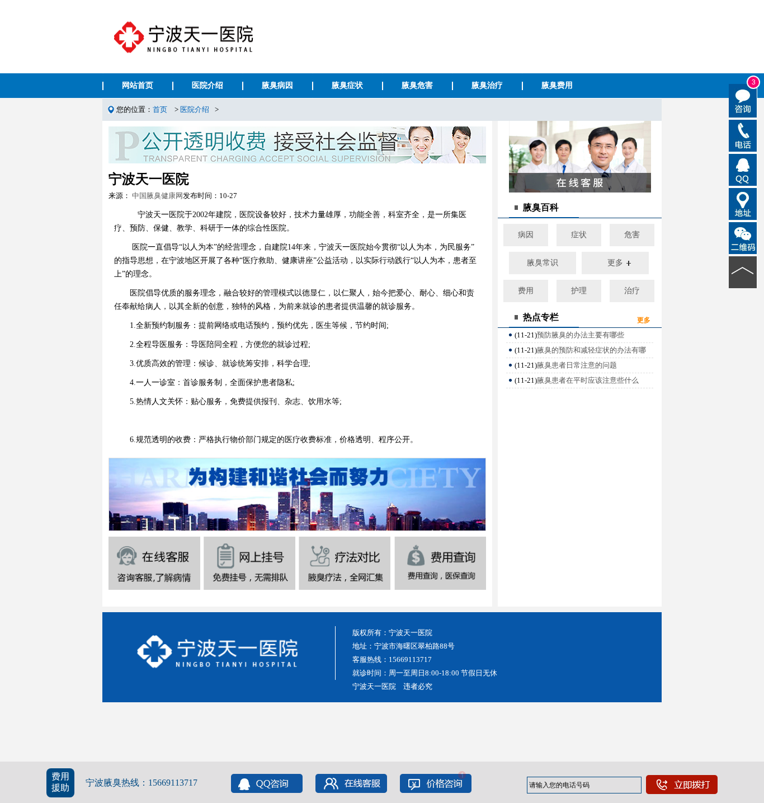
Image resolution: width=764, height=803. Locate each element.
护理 (579, 291)
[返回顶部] (743, 271)
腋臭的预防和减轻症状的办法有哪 (591, 350)
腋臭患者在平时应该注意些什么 (588, 380)
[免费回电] (743, 135)
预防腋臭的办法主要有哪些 (580, 335)
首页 (160, 109)
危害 (632, 235)
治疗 (632, 291)
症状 (579, 235)
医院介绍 (194, 109)
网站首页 (137, 85)
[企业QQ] (743, 169)
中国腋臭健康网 (157, 195)
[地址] (743, 203)
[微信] (743, 237)
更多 (615, 263)
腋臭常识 (542, 263)
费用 (526, 291)
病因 (526, 235)
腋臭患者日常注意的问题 (577, 365)
